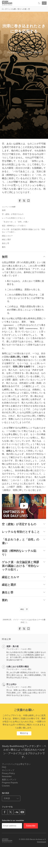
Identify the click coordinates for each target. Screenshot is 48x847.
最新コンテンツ (9, 779)
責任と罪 (5, 243)
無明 (4, 210)
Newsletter (7, 776)
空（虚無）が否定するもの (12, 214)
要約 (4, 247)
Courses (6, 786)
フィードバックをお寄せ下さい (16, 764)
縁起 (22, 609)
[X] (24, 201)
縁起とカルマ (7, 236)
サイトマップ (8, 770)
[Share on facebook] (20, 201)
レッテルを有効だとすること (13, 218)
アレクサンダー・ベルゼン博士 (19, 52)
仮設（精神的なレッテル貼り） (14, 226)
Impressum (41, 842)
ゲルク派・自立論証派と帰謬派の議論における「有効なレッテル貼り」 (23, 230)
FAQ (4, 767)
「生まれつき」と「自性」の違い (15, 222)
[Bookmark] (28, 201)
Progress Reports (10, 783)
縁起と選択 (6, 239)
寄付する (24, 733)
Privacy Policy (8, 773)
